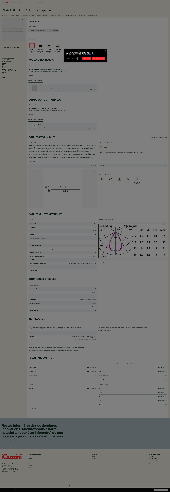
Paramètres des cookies (72, 58)
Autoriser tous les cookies (98, 58)
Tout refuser (87, 58)
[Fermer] (105, 50)
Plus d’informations (91, 54)
